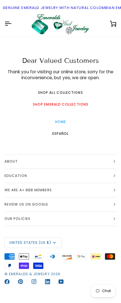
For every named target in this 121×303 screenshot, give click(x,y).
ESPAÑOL (60, 133)
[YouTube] (61, 281)
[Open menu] (13, 24)
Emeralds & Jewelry (29, 274)
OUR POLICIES (17, 218)
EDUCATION (16, 175)
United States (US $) (30, 242)
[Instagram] (34, 281)
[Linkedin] (47, 281)
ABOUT (11, 161)
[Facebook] (7, 281)
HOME (60, 121)
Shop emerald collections (60, 104)
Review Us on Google (26, 204)
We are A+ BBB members (28, 190)
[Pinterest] (20, 281)
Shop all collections (60, 92)
